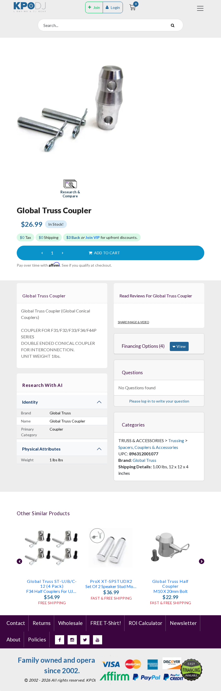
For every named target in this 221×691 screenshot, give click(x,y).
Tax (25, 237)
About (13, 639)
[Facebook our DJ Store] (59, 639)
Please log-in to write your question (159, 401)
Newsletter (183, 623)
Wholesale (70, 623)
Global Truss (144, 460)
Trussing (176, 440)
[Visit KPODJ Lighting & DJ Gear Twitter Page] (84, 639)
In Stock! (56, 224)
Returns (42, 623)
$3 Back (73, 237)
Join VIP (92, 237)
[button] (70, 189)
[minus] (42, 253)
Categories (133, 425)
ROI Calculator (145, 623)
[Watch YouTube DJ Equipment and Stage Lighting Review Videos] (97, 639)
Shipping (48, 237)
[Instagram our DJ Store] (72, 639)
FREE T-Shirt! (105, 623)
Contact (15, 623)
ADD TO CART (106, 252)
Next (201, 561)
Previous (19, 561)
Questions (132, 372)
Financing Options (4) (143, 346)
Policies (37, 639)
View (180, 346)
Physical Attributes (41, 448)
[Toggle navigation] (200, 8)
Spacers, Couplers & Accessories (148, 447)
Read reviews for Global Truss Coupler (155, 295)
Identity (30, 401)
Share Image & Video (133, 322)
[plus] (62, 253)
